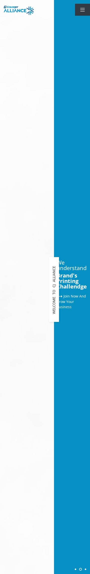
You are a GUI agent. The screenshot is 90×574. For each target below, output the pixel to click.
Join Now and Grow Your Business (71, 301)
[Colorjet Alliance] (19, 10)
